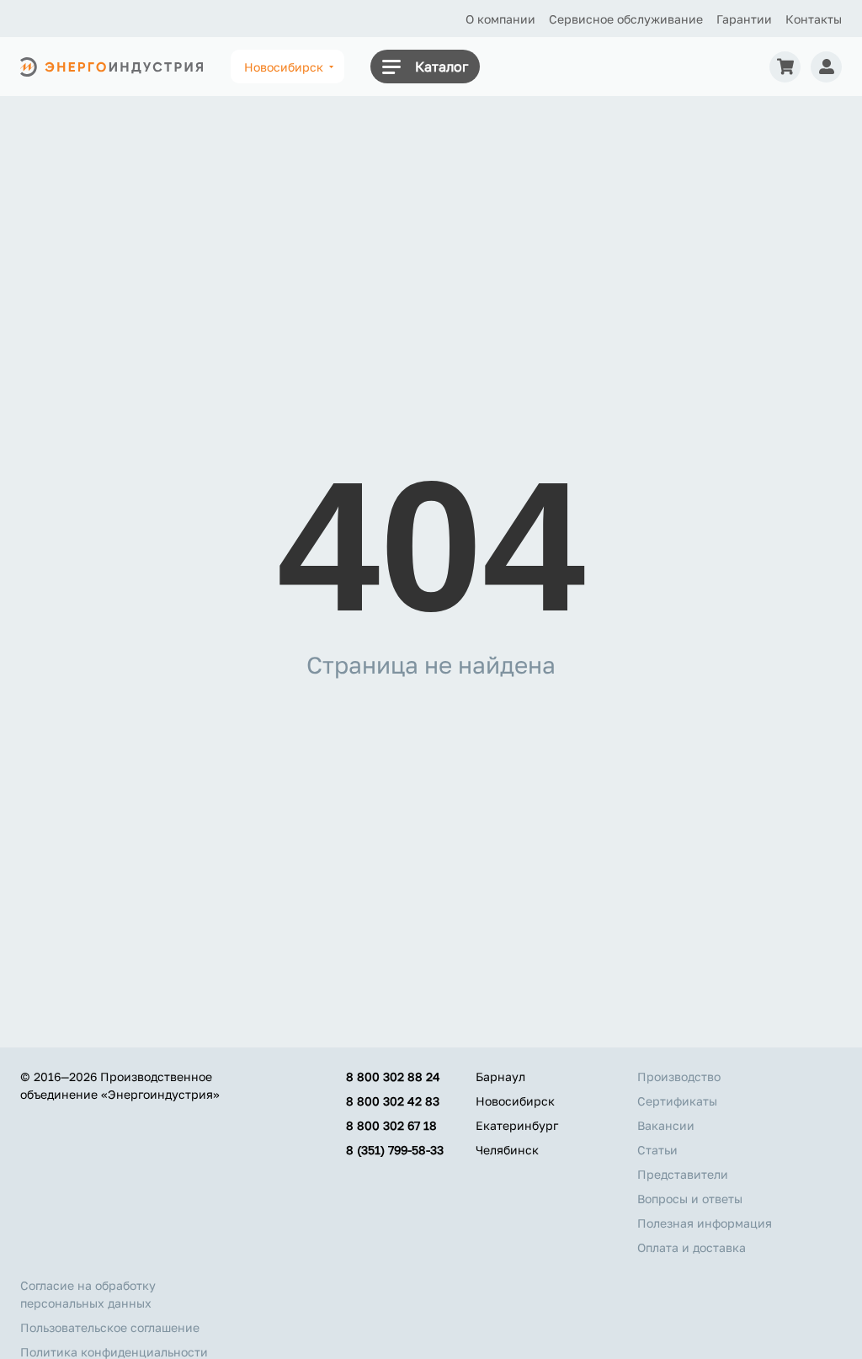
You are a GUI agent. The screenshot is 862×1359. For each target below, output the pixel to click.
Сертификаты (677, 1101)
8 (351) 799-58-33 (395, 1150)
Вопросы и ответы (689, 1198)
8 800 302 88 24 (393, 1076)
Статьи (657, 1150)
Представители (682, 1174)
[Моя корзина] (785, 67)
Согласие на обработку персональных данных (88, 1294)
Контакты (813, 19)
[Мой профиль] (826, 67)
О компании (500, 19)
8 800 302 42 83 (392, 1101)
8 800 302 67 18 (391, 1125)
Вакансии (665, 1125)
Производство (679, 1076)
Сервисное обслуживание (626, 19)
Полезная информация (704, 1223)
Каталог (441, 66)
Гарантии (744, 19)
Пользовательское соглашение (110, 1327)
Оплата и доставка (691, 1247)
